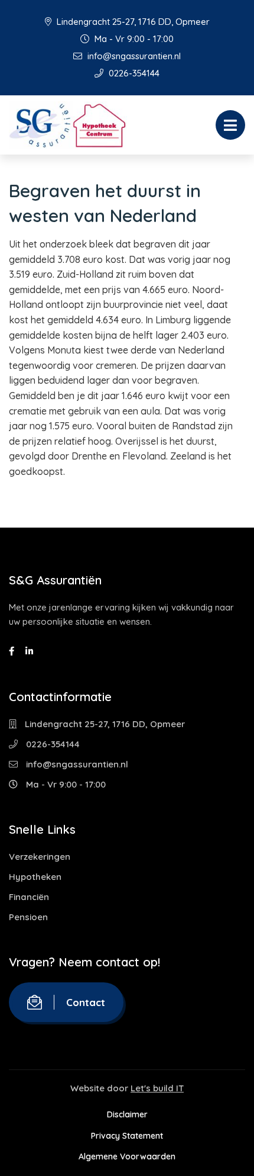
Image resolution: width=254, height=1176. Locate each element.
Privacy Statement (127, 1135)
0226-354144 (132, 73)
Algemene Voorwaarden (127, 1156)
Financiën (29, 896)
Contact (85, 1002)
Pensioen (28, 917)
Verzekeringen (39, 856)
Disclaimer (127, 1114)
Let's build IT (157, 1088)
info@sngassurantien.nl (133, 56)
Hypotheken (35, 876)
